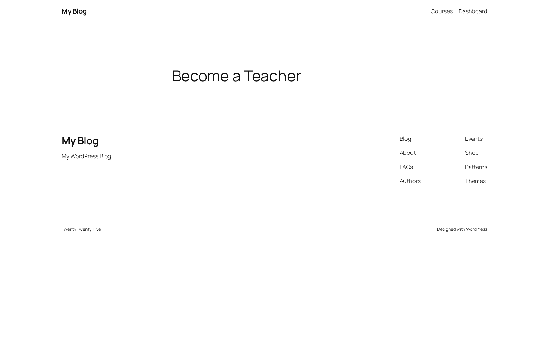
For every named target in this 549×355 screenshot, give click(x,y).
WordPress (476, 229)
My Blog (74, 11)
